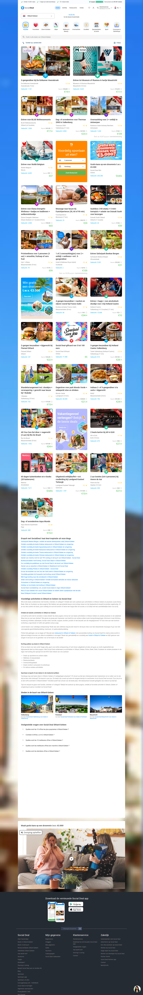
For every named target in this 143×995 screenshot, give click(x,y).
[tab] (71, 729)
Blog (19, 971)
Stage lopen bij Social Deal (109, 951)
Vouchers (48, 951)
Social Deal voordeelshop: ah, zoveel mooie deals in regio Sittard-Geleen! (46, 588)
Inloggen (48, 942)
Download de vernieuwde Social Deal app (85, 943)
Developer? (21, 962)
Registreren (49, 939)
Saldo (47, 948)
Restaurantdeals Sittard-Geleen (28, 948)
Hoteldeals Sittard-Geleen (26, 951)
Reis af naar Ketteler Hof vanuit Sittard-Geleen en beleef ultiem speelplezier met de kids (50, 591)
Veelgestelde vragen (79, 947)
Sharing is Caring (23, 965)
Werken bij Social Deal (108, 948)
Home (58, 8)
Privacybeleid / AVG (24, 991)
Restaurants (73, 8)
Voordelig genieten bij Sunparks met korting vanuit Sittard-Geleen (43, 574)
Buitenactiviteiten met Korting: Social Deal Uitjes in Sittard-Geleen (43, 561)
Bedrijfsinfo (104, 965)
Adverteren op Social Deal (109, 942)
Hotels (82, 8)
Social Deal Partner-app (108, 959)
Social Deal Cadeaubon (52, 956)
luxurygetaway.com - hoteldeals (28, 983)
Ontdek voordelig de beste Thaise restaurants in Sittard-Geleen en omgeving (47, 552)
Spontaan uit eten (23, 980)
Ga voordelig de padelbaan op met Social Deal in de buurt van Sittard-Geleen (47, 563)
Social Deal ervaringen (25, 986)
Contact (75, 955)
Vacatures (21, 956)
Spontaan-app (22, 977)
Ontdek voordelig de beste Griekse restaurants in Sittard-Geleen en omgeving (47, 544)
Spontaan (21, 974)
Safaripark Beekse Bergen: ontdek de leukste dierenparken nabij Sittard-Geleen (47, 541)
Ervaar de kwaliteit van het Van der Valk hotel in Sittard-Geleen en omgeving (47, 571)
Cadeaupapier (50, 953)
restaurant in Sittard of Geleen (65, 633)
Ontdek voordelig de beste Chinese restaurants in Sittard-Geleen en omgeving (47, 555)
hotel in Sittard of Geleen (97, 635)
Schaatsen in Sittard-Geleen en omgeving (35, 582)
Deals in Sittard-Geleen (25, 942)
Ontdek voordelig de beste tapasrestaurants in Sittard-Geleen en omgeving (46, 547)
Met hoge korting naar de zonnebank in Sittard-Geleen (39, 577)
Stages (20, 959)
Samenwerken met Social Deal (110, 939)
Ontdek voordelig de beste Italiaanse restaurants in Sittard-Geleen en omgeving (48, 550)
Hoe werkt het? (22, 953)
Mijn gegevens (50, 945)
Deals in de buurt (23, 945)
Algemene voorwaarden (25, 989)
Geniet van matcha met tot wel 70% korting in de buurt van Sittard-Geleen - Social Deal (50, 558)
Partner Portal (105, 956)
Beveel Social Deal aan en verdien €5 (30, 968)
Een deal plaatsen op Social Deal (111, 945)
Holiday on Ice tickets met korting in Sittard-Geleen (38, 585)
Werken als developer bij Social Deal (112, 953)
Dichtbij (64, 8)
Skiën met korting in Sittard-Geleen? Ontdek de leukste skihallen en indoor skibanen (49, 580)
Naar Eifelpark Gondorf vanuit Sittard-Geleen (36, 593)
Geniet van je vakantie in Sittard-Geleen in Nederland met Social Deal (44, 566)
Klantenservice (78, 939)
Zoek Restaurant (71, 173)
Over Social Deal (23, 939)
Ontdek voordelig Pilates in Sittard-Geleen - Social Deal (39, 569)
